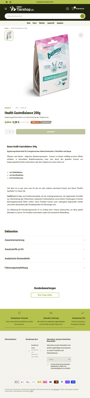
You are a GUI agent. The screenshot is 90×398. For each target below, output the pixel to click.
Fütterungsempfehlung (16, 267)
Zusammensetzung (14, 240)
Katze (34, 23)
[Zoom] (81, 35)
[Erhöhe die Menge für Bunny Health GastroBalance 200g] (13, 131)
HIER (31, 391)
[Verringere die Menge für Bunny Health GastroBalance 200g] (6, 131)
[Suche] (82, 16)
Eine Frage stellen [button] (45, 295)
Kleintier (42, 23)
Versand (56, 389)
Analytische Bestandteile (17, 258)
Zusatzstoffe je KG (14, 249)
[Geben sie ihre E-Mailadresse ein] (69, 359)
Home (6, 28)
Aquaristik (50, 23)
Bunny (8, 108)
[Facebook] (6, 2)
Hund (28, 23)
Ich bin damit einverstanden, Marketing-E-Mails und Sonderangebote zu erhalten (60, 366)
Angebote (60, 23)
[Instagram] (10, 2)
